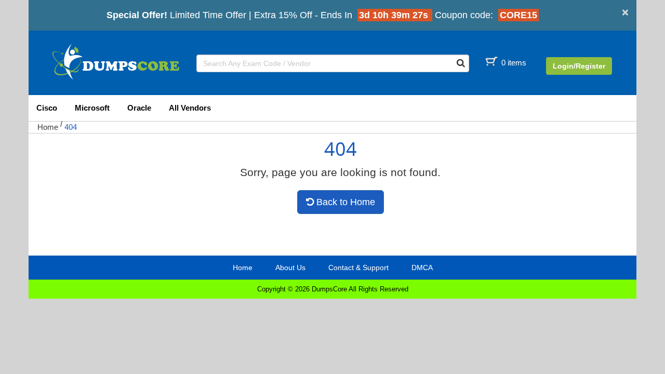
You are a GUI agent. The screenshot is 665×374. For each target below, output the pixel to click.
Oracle (139, 107)
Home (47, 127)
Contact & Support (358, 267)
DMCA (422, 267)
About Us (290, 267)
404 (70, 127)
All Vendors (190, 107)
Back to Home (344, 202)
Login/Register (579, 66)
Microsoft (92, 107)
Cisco (46, 107)
